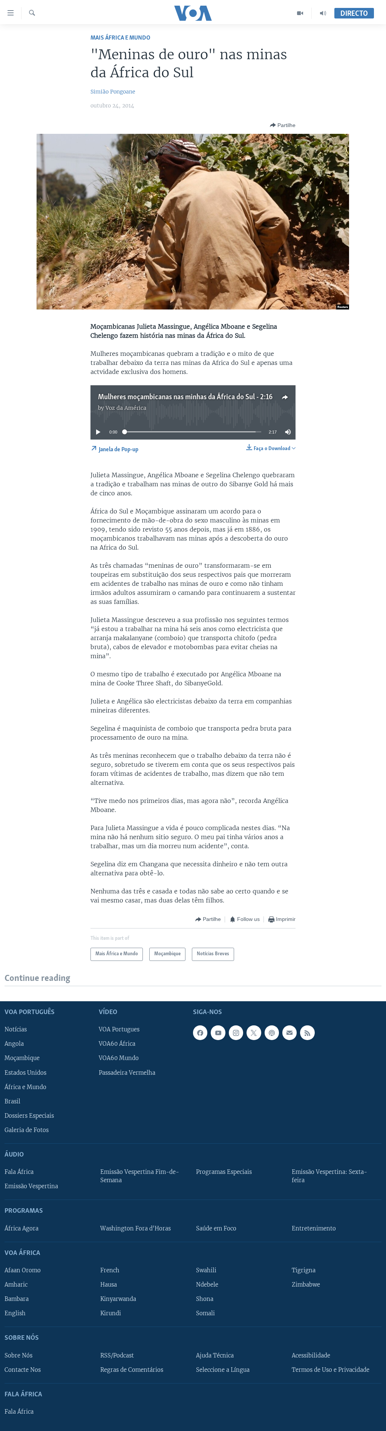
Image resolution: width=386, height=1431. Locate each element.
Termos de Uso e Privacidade (330, 1369)
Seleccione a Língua (223, 1369)
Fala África (19, 1172)
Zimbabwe (306, 1284)
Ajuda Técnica (215, 1355)
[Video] (300, 13)
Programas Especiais (224, 1172)
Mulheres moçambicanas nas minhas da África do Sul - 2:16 (185, 397)
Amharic (16, 1284)
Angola (14, 1043)
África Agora (21, 1228)
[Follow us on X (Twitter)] (254, 1032)
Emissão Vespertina (31, 1186)
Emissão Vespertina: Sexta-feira (329, 1176)
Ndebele (207, 1284)
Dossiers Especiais (29, 1115)
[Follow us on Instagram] (236, 1032)
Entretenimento (314, 1228)
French (109, 1270)
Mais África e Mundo (120, 38)
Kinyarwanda (118, 1299)
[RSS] (307, 1032)
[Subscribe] (289, 1032)
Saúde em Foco (216, 1228)
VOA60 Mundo (119, 1058)
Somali (205, 1313)
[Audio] (323, 13)
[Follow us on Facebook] (200, 1032)
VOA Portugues (119, 1029)
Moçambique (22, 1058)
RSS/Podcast (117, 1355)
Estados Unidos (25, 1072)
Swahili (206, 1270)
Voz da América (126, 407)
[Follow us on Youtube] (218, 1032)
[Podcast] (272, 1032)
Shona (204, 1299)
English (15, 1313)
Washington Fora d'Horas (135, 1228)
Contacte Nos (23, 1369)
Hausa (108, 1284)
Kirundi (110, 1313)
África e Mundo (25, 1086)
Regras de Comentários (131, 1369)
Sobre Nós (18, 1355)
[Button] (283, 125)
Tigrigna (304, 1270)
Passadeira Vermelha (127, 1072)
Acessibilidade (311, 1355)
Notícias (16, 1029)
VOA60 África (117, 1043)
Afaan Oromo (23, 1270)
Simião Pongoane (112, 91)
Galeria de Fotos (27, 1130)
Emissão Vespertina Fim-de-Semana (139, 1176)
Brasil (12, 1101)
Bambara (17, 1299)
